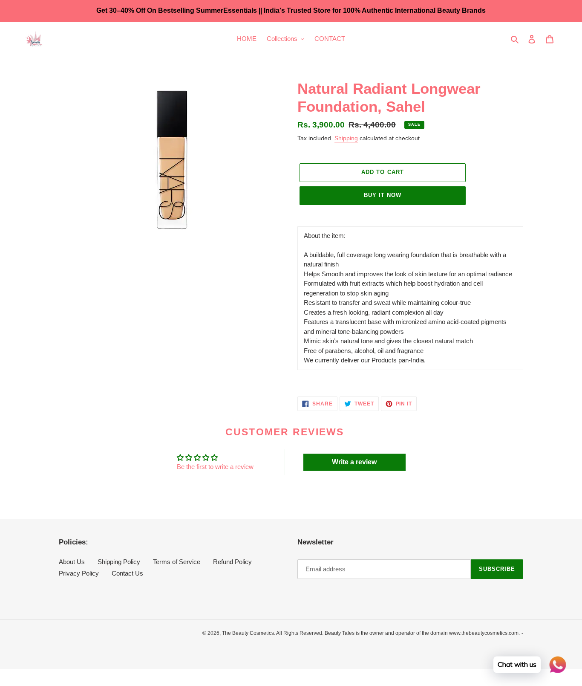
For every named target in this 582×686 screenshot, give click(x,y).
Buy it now (382, 195)
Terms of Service (176, 561)
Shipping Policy (119, 561)
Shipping (346, 138)
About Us (72, 561)
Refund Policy (232, 561)
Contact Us (127, 573)
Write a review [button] (354, 462)
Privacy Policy (79, 573)
